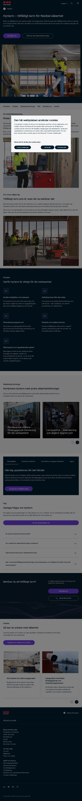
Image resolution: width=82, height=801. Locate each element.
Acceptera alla (62, 147)
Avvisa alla (47, 147)
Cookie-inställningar (22, 147)
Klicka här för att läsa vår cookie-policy (27, 142)
